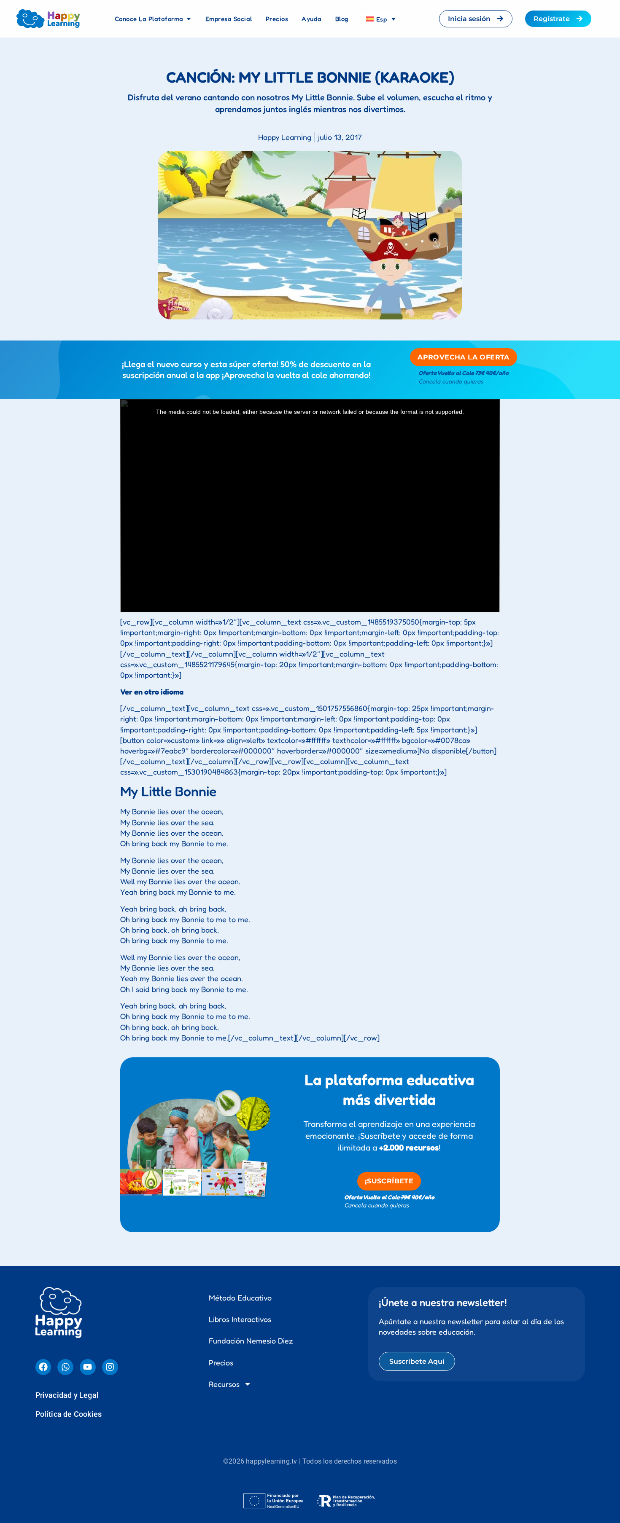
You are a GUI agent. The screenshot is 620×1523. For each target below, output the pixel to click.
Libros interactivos (240, 1312)
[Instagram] (110, 1360)
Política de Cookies (68, 1407)
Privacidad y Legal (67, 1388)
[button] (310, 1519)
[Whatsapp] (65, 1360)
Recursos (224, 1377)
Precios (221, 1355)
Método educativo (240, 1290)
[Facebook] (43, 1360)
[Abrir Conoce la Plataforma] (189, 19)
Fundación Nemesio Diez (251, 1333)
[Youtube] (88, 1360)
